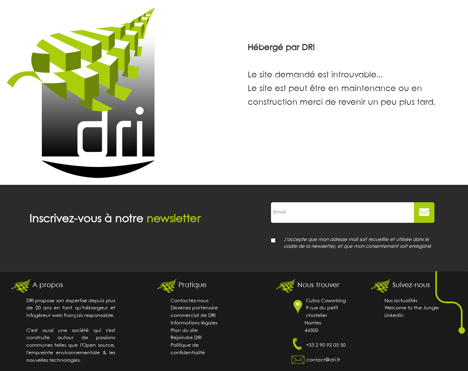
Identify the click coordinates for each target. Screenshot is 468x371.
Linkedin (394, 316)
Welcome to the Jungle (411, 308)
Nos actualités (400, 301)
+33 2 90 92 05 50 (326, 345)
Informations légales (194, 323)
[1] (424, 212)
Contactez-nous (189, 301)
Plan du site (184, 331)
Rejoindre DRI (186, 338)
